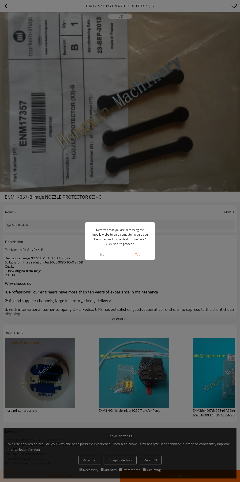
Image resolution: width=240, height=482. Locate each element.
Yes (137, 254)
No (102, 254)
